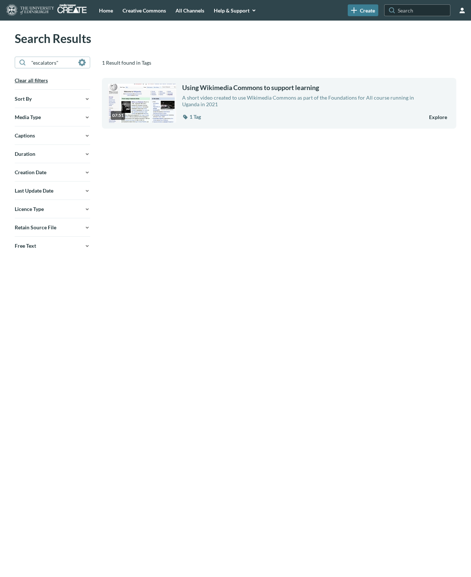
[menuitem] (106, 10)
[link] (363, 10)
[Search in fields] (82, 62)
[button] (191, 117)
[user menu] (462, 10)
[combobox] (52, 62)
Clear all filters (31, 80)
